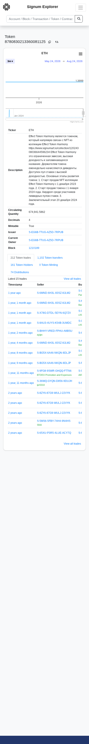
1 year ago (14, 292)
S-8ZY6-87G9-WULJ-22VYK (53, 392)
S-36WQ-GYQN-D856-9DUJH (54, 381)
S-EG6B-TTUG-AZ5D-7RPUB (46, 232)
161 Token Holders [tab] (22, 264)
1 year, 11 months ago (21, 372)
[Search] (79, 19)
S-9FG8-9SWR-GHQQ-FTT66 (54, 370)
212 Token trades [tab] (21, 257)
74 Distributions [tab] (20, 272)
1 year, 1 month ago (19, 302)
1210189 (34, 248)
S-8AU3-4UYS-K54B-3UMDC (54, 322)
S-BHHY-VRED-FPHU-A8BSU (54, 330)
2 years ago (15, 392)
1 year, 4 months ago (20, 342)
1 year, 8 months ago (20, 352)
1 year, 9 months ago (20, 363)
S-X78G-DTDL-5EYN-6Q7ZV (54, 312)
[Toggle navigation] (80, 7)
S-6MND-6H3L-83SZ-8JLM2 (53, 292)
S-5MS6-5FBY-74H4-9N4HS (53, 420)
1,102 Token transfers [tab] (50, 257)
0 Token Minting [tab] (48, 264)
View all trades (72, 278)
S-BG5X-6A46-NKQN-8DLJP (54, 352)
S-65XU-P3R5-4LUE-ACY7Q (54, 432)
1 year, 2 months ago (20, 332)
